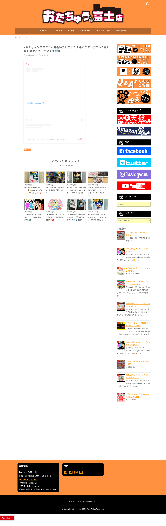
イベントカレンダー (103, 31)
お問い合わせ (121, 31)
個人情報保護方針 (89, 501)
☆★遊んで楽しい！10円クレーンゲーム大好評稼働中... (138, 283)
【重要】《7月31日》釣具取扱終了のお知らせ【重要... (138, 395)
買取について (45, 31)
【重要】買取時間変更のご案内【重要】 (137, 362)
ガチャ (28, 150)
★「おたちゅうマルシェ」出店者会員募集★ (138, 269)
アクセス (58, 31)
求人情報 (71, 31)
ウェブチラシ (85, 31)
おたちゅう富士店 (81, 509)
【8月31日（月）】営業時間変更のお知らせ (138, 234)
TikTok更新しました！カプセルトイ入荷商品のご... (138, 250)
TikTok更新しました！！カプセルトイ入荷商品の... (138, 343)
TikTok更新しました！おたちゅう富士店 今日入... (138, 305)
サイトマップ (74, 501)
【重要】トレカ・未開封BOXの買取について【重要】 (138, 324)
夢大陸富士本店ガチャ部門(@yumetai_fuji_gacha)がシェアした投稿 (53, 139)
